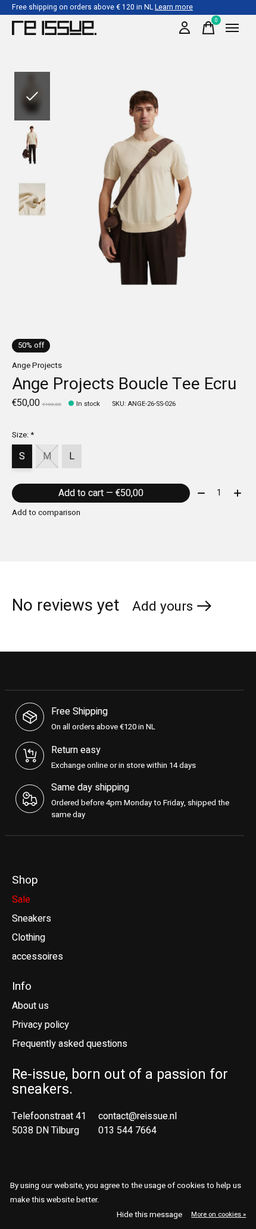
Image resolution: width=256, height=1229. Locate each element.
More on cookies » (218, 1214)
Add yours (162, 606)
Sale (21, 900)
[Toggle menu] (232, 28)
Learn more (174, 7)
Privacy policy (40, 1025)
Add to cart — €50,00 (100, 493)
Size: (23, 435)
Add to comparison (46, 513)
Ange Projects (37, 365)
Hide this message (149, 1215)
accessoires (37, 956)
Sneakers (31, 919)
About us (30, 1006)
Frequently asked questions (69, 1044)
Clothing (28, 938)
